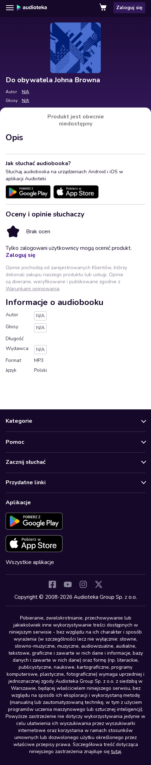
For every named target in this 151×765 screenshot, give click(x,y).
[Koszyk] (103, 8)
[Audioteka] (32, 7)
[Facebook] (52, 584)
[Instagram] (83, 584)
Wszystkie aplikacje (30, 562)
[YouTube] (68, 584)
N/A (25, 92)
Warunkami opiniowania (32, 288)
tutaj (116, 751)
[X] (98, 584)
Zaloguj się (129, 7)
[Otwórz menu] (10, 8)
